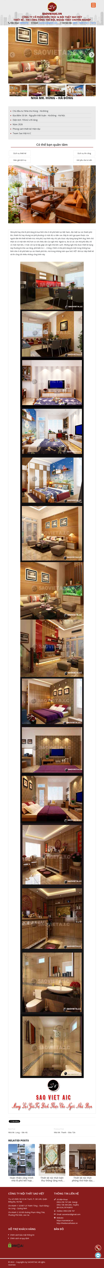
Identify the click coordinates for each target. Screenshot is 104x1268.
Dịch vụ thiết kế (19, 153)
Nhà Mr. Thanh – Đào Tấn (64, 1132)
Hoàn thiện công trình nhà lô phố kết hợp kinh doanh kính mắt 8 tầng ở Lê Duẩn (22, 1181)
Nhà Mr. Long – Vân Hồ (17, 1132)
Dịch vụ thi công (84, 153)
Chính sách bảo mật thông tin (22, 1235)
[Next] (91, 55)
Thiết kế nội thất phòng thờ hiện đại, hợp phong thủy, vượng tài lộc (82, 1181)
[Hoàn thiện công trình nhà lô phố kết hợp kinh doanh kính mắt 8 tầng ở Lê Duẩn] (21, 1160)
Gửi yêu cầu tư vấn (84, 160)
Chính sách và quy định (19, 1238)
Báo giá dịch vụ (19, 160)
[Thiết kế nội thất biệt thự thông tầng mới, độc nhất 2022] (52, 1160)
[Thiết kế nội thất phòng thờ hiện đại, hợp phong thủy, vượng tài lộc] (82, 1160)
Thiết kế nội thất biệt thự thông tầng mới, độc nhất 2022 (52, 1180)
